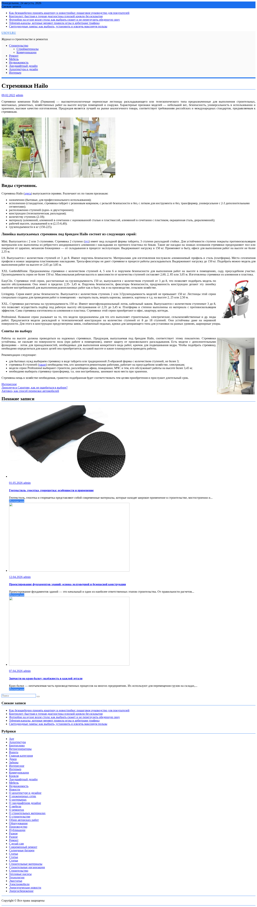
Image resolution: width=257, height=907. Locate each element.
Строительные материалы (25, 863)
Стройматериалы (28, 49)
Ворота (13, 752)
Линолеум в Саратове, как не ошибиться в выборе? (35, 387)
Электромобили (19, 884)
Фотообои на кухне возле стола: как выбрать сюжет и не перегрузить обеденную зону (64, 19)
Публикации (17, 830)
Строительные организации (27, 867)
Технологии (16, 877)
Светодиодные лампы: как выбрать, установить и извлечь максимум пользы (58, 26)
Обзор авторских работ (24, 820)
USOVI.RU (9, 32)
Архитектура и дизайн (23, 69)
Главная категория (21, 755)
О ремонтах (16, 809)
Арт (11, 738)
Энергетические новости (25, 887)
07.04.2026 (16, 670)
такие (42, 364)
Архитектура (17, 742)
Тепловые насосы (20, 874)
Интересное (9, 384)
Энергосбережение (21, 891)
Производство (18, 826)
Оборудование (18, 823)
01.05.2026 (16, 482)
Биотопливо (17, 745)
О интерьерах (18, 799)
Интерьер (15, 72)
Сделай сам (16, 843)
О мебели (15, 806)
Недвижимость (18, 62)
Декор (13, 759)
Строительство (18, 45)
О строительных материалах (27, 813)
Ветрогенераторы (20, 748)
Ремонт (13, 55)
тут (87, 241)
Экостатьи (15, 880)
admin (19, 95)
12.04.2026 (16, 577)
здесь (27, 193)
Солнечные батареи (21, 850)
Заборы (13, 762)
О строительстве (19, 816)
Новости (14, 789)
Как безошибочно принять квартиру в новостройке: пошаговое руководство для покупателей (69, 12)
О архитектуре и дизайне (25, 792)
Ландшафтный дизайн (23, 65)
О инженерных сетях (22, 796)
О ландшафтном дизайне (25, 803)
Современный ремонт (23, 847)
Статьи (13, 853)
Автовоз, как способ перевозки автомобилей (30, 391)
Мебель (14, 59)
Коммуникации (26, 52)
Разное (13, 833)
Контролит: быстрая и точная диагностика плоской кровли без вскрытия (56, 16)
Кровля (13, 776)
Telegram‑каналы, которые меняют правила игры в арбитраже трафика (54, 23)
